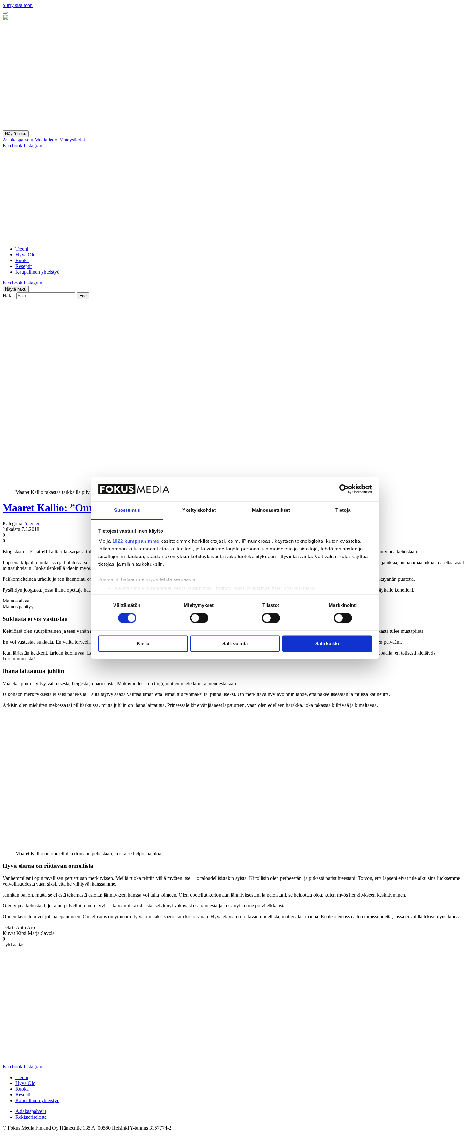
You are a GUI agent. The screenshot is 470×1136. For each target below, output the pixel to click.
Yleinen (33, 523)
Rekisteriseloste (31, 1117)
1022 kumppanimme (135, 541)
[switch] (199, 618)
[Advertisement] (235, 196)
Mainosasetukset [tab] (271, 510)
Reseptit (23, 266)
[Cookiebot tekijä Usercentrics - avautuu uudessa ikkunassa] (344, 489)
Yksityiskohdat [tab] (198, 510)
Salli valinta (235, 643)
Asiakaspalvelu (19, 139)
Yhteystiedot (72, 139)
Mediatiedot (47, 139)
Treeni (21, 249)
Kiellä (143, 643)
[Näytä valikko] (5, 13)
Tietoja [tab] (343, 510)
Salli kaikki (327, 643)
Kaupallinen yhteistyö (37, 272)
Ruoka (22, 260)
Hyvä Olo (25, 254)
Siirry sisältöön (18, 5)
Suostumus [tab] (127, 510)
